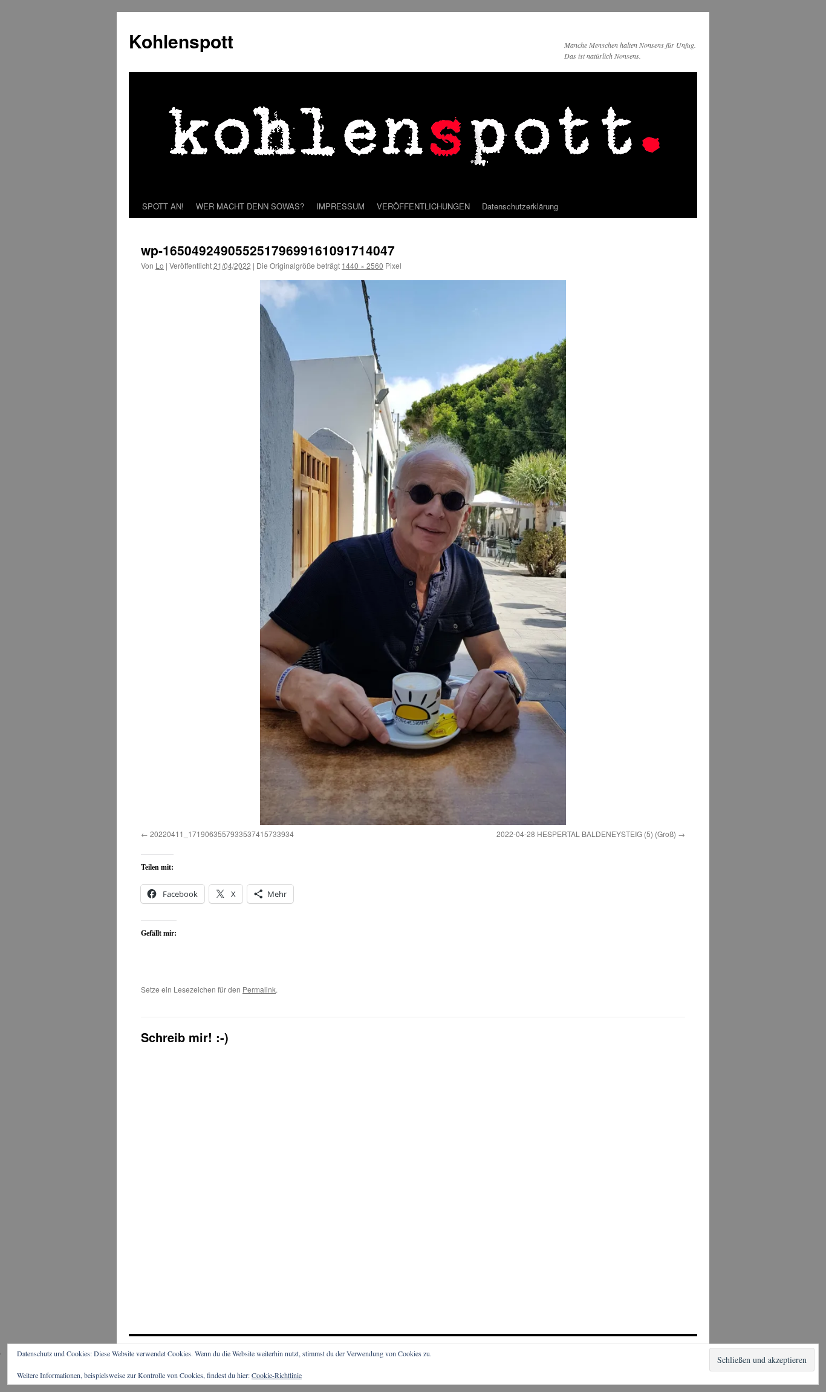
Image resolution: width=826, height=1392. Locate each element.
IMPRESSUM (340, 206)
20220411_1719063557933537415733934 (222, 834)
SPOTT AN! (163, 206)
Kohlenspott (181, 41)
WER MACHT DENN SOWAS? (250, 206)
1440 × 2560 (362, 265)
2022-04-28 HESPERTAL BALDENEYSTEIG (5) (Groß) (586, 834)
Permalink (259, 989)
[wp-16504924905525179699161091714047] (413, 552)
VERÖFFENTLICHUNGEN (423, 206)
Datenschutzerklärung (520, 206)
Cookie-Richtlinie (277, 1375)
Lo (159, 265)
